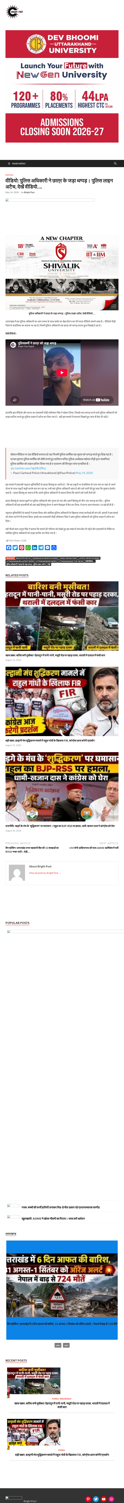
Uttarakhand (66, 1319)
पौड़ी (48, 564)
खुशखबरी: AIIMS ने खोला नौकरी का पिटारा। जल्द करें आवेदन (53, 1218)
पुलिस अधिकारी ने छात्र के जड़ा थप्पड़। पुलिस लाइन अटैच (26, 564)
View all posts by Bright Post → (45, 872)
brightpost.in (23, 558)
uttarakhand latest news (20, 561)
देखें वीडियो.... (90, 561)
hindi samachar (68, 558)
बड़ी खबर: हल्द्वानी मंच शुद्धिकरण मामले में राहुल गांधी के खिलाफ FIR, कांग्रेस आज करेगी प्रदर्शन (50, 740)
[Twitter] (96, 1499)
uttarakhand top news (71, 561)
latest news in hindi (89, 558)
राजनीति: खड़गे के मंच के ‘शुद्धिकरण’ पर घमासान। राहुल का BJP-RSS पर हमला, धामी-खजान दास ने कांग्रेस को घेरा (60, 826)
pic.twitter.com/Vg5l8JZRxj (28, 468)
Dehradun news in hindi (45, 558)
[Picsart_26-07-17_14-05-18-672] (62, 309)
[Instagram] (111, 1499)
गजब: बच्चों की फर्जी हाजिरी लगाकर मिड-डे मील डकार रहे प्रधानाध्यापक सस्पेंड (61, 1207)
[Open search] (115, 163)
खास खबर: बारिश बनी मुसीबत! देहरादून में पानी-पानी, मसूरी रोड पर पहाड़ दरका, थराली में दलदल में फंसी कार (55, 655)
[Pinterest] (88, 1499)
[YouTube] (104, 1499)
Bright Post (29, 192)
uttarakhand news (46, 561)
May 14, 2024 (84, 473)
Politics (9, 175)
